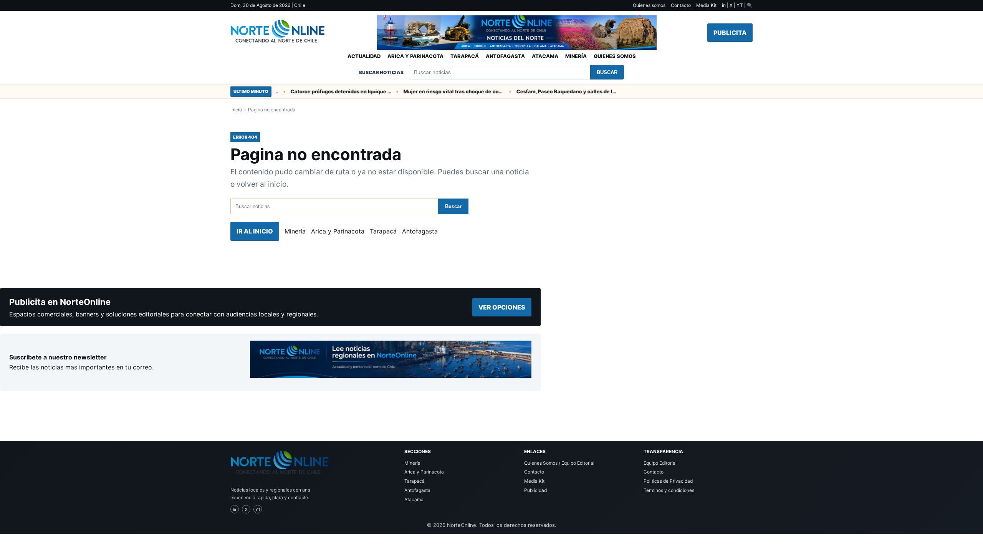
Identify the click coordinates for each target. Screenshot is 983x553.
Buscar (607, 72)
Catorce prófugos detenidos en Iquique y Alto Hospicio (333, 91)
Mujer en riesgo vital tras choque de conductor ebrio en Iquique (446, 91)
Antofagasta (505, 56)
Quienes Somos (615, 56)
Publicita (729, 32)
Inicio (236, 110)
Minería (576, 56)
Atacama (545, 56)
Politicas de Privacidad (668, 481)
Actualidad (364, 56)
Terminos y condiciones (669, 490)
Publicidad (535, 490)
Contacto (681, 5)
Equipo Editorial (660, 463)
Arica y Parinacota (415, 56)
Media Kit (706, 5)
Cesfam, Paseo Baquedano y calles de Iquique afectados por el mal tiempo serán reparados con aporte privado (558, 91)
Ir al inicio (255, 231)
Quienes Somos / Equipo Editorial (559, 463)
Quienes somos (649, 5)
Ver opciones (501, 307)
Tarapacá (464, 56)
